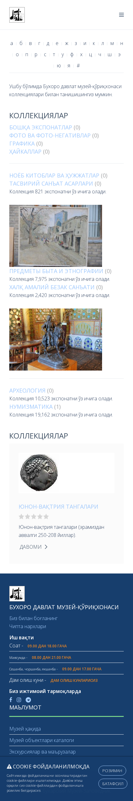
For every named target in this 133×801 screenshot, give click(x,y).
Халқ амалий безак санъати (52, 287)
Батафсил (112, 783)
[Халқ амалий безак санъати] (66, 339)
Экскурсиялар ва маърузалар (42, 751)
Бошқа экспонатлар (40, 127)
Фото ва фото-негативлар (50, 135)
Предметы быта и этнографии (56, 271)
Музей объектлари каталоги (41, 740)
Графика (22, 143)
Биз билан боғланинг (33, 618)
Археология (27, 390)
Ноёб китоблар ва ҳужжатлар (54, 175)
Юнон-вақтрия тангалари (58, 506)
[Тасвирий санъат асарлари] (66, 236)
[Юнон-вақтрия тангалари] (39, 472)
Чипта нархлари (27, 626)
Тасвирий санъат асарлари (51, 183)
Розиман (112, 770)
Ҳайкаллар (25, 151)
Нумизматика (31, 406)
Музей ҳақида (25, 728)
